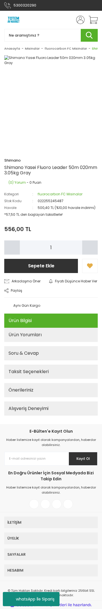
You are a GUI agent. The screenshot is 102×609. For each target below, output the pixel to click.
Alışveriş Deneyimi (28, 408)
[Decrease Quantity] (12, 247)
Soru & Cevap (23, 353)
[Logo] (13, 20)
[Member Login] (79, 20)
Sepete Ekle (41, 266)
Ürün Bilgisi (20, 320)
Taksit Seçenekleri (28, 371)
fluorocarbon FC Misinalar (60, 194)
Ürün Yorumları (25, 334)
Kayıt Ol (83, 458)
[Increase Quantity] (90, 247)
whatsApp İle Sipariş (35, 599)
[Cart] (91, 20)
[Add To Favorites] (90, 266)
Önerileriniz (20, 390)
